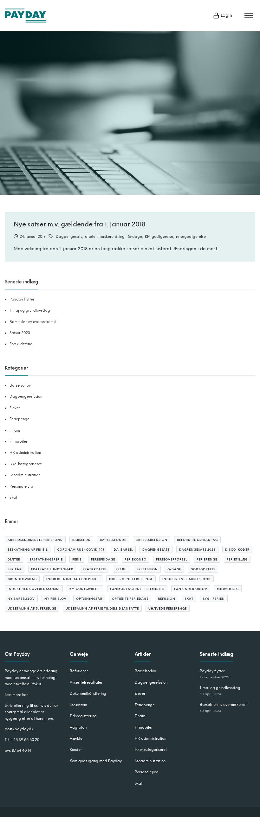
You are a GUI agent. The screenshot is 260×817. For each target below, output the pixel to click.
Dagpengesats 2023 (197, 549)
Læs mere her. (16, 695)
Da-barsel (123, 549)
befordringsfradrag (197, 540)
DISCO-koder (237, 549)
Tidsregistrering (83, 716)
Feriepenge (19, 419)
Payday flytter (22, 299)
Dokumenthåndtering (88, 693)
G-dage (135, 236)
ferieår (15, 569)
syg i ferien (214, 598)
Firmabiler (18, 441)
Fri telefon (147, 569)
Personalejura (21, 486)
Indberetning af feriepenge (73, 579)
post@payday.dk (19, 729)
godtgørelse (203, 569)
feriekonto (135, 559)
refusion (166, 598)
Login (225, 15)
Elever (15, 408)
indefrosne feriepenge (131, 579)
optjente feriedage (130, 598)
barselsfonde (113, 540)
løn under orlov (190, 589)
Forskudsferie (21, 344)
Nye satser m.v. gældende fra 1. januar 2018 (80, 224)
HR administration (25, 452)
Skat (13, 497)
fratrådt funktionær (52, 569)
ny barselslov (21, 598)
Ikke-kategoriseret (26, 464)
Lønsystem (78, 705)
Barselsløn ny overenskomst (33, 322)
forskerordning (112, 236)
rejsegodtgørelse (191, 236)
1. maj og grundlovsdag (30, 310)
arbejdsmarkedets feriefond (35, 540)
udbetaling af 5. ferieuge (32, 608)
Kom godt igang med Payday (96, 761)
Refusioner (79, 671)
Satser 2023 (20, 333)
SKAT (189, 598)
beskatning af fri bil (28, 549)
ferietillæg (237, 559)
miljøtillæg (228, 589)
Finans (15, 430)
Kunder (76, 749)
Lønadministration (25, 475)
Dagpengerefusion (26, 396)
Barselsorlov (20, 385)
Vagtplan (78, 727)
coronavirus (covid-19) (80, 549)
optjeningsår (89, 598)
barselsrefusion (151, 540)
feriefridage (103, 559)
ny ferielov (55, 598)
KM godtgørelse (159, 236)
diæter (91, 236)
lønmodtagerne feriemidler (137, 589)
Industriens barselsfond (186, 579)
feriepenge (207, 559)
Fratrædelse (94, 569)
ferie (76, 559)
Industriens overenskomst (34, 589)
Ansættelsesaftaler (86, 682)
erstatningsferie (46, 559)
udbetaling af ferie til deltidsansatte (102, 608)
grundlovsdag (22, 579)
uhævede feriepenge (167, 608)
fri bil (121, 569)
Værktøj (76, 738)
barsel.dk (81, 540)
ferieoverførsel (171, 559)
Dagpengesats (69, 236)
